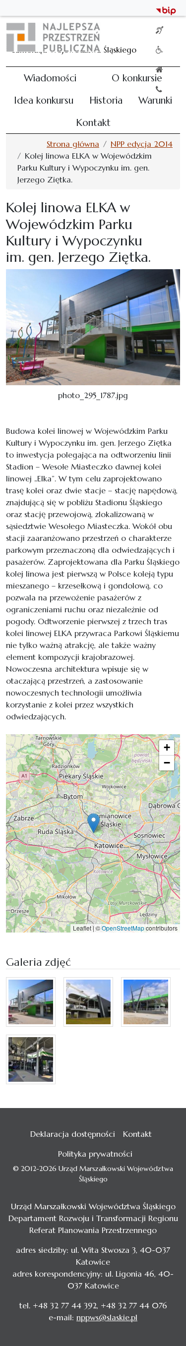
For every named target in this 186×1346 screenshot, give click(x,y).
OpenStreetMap (123, 928)
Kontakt (93, 122)
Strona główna (73, 144)
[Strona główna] (57, 37)
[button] (93, 823)
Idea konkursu (43, 100)
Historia (106, 100)
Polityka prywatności (95, 1154)
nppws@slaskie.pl (106, 1317)
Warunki (155, 100)
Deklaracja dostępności (72, 1134)
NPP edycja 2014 (142, 144)
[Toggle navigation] (166, 37)
